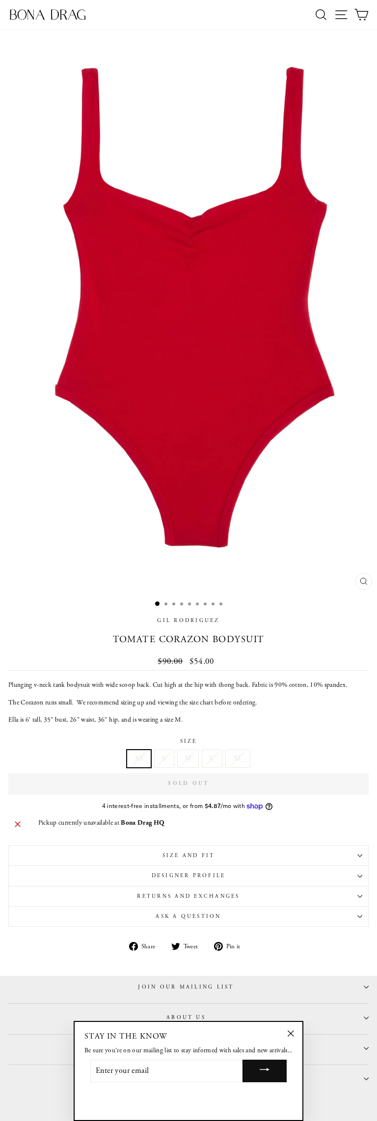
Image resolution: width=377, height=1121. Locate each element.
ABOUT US (186, 1017)
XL (238, 758)
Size (188, 741)
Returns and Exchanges (188, 896)
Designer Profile (189, 875)
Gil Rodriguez (188, 620)
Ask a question (188, 916)
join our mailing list (186, 987)
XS (139, 758)
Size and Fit (188, 855)
